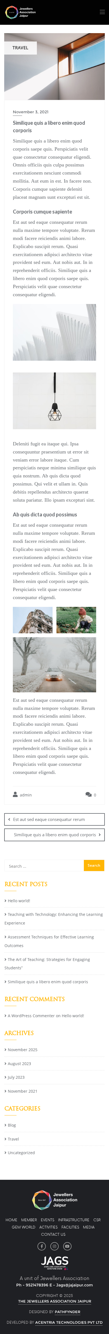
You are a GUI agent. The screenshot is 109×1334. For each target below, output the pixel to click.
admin (25, 795)
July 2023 (16, 1077)
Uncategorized (21, 1152)
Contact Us (53, 1234)
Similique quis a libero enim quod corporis (55, 834)
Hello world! (19, 900)
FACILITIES (70, 1227)
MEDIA (88, 1227)
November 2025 (22, 1049)
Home (11, 1219)
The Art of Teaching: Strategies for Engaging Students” (47, 964)
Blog (12, 1125)
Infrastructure (73, 1219)
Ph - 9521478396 (32, 1285)
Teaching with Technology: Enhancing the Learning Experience (53, 919)
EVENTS (47, 1219)
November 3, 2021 (30, 111)
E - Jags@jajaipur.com (71, 1285)
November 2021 (22, 1091)
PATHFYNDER (67, 1312)
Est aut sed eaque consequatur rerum (49, 819)
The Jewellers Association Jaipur (54, 1301)
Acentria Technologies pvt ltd (69, 1322)
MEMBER (29, 1219)
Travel (13, 1139)
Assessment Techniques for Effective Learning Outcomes (49, 941)
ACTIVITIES (48, 1227)
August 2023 (19, 1063)
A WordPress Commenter (31, 1015)
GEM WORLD (23, 1227)
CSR (97, 1219)
